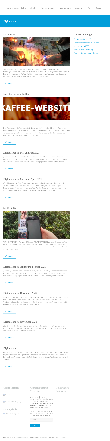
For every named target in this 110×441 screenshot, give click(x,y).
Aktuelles (33, 8)
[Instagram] (59, 397)
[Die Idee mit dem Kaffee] (36, 98)
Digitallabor (9, 348)
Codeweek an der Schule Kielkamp (86, 43)
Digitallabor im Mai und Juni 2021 (21, 152)
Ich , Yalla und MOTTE (81, 46)
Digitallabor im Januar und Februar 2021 (24, 266)
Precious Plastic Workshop (83, 50)
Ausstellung (79, 8)
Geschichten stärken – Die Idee (15, 8)
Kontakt (98, 8)
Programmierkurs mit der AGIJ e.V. (86, 53)
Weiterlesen (9, 83)
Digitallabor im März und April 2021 (22, 179)
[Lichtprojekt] (36, 39)
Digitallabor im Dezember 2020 (20, 293)
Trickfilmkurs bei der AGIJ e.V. (84, 39)
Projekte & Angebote (47, 8)
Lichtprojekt (9, 34)
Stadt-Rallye (9, 207)
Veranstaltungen (65, 8)
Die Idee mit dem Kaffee (16, 93)
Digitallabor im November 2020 (20, 321)
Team (90, 8)
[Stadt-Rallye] (36, 212)
